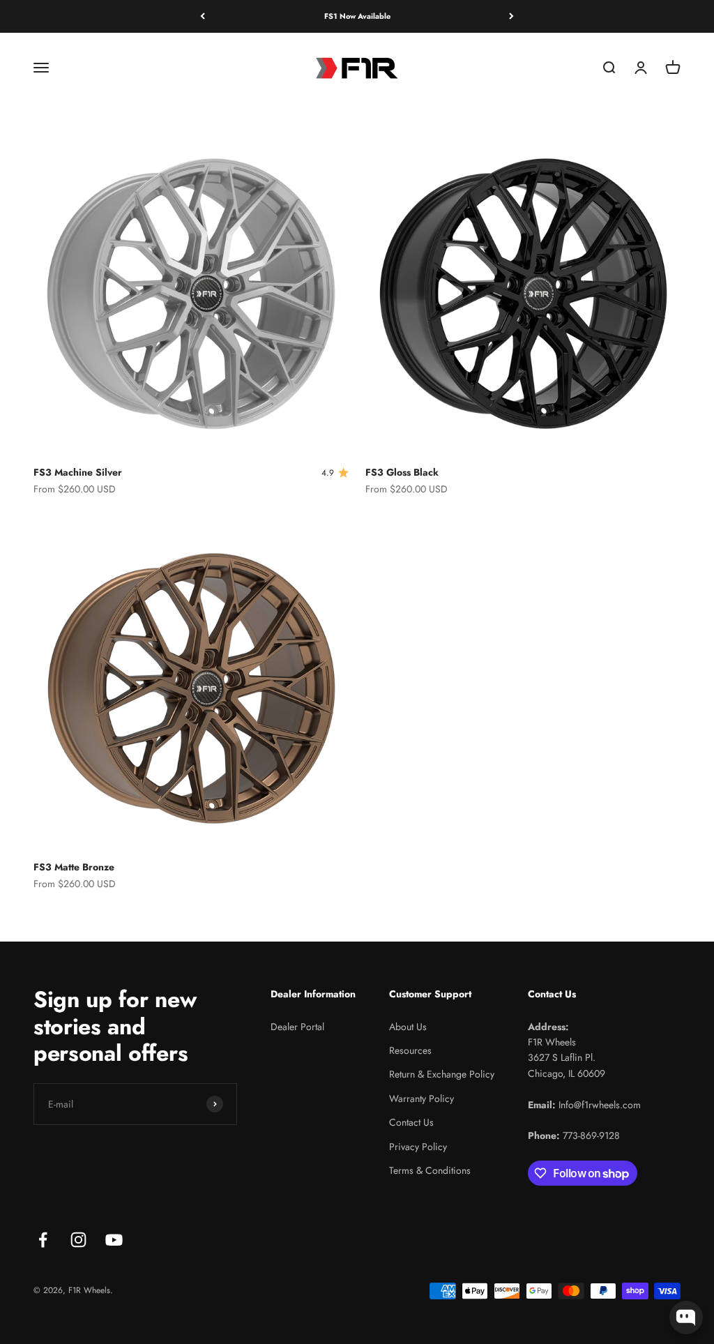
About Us (408, 1027)
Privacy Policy (418, 1147)
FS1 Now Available (357, 16)
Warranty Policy (421, 1098)
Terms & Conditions (430, 1170)
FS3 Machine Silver (77, 472)
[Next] (511, 16)
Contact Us (411, 1122)
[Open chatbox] (686, 1317)
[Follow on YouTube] (114, 1239)
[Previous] (202, 16)
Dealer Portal (297, 1027)
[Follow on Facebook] (42, 1239)
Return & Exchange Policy (441, 1074)
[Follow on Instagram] (78, 1239)
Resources (410, 1050)
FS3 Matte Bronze (73, 867)
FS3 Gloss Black (402, 472)
